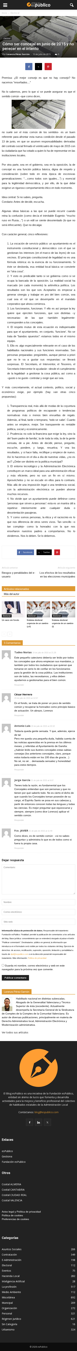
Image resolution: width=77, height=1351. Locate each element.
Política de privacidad (37, 958)
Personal (7, 1313)
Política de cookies (12, 1215)
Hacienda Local (11, 1276)
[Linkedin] (38, 1122)
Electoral (7, 38)
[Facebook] (29, 1122)
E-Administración (11, 1260)
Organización (9, 1308)
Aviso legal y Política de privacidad (21, 1211)
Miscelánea (8, 1297)
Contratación (9, 1254)
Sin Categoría (9, 1324)
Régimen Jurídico (11, 1318)
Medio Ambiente (11, 1292)
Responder (19, 685)
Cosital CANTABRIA (13, 1189)
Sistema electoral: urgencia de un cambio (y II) (37, 623)
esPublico (7, 1151)
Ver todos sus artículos (15, 1032)
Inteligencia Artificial (13, 1281)
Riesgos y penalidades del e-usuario (18, 574)
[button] (72, 5)
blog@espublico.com (47, 1112)
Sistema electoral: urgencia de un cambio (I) (62, 623)
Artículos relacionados (16, 589)
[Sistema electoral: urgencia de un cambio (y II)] (38, 609)
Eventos (6, 1270)
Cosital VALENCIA (12, 1200)
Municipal (7, 1302)
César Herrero (23, 694)
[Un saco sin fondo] (13, 609)
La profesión (9, 1286)
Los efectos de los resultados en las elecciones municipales (57, 574)
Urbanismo (8, 1329)
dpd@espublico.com (19, 954)
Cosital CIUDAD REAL (14, 1195)
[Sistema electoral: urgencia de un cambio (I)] (63, 609)
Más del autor (11, 594)
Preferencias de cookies (15, 1219)
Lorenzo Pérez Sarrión (18, 54)
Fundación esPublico (14, 1161)
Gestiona (7, 1156)
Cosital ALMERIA (11, 1184)
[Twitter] (47, 1122)
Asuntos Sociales (11, 1249)
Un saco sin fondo (10, 620)
